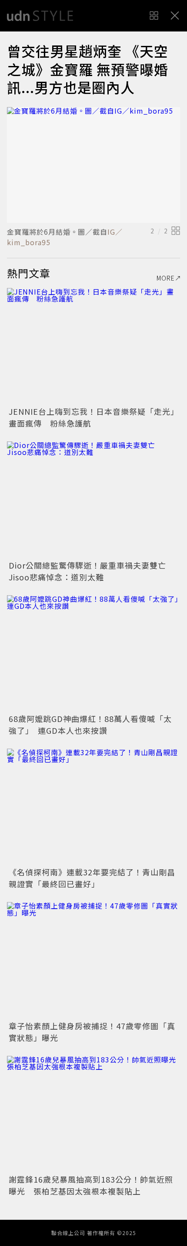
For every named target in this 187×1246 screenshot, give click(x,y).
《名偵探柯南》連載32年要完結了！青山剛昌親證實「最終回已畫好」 (92, 877)
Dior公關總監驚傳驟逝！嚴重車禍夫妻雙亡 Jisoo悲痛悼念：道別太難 (91, 571)
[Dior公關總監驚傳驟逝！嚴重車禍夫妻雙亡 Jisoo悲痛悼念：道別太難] (93, 499)
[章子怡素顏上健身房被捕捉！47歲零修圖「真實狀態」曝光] (93, 960)
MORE (166, 278)
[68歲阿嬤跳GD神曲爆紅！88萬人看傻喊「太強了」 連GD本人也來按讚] (93, 653)
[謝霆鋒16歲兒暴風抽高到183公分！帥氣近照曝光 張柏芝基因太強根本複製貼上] (93, 1114)
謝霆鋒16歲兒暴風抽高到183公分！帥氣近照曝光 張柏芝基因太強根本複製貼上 (91, 1185)
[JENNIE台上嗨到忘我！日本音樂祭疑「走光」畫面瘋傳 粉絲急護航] (93, 346)
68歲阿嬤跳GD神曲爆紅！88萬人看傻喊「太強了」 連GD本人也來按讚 (90, 724)
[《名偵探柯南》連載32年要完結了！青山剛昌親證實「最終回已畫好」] (93, 806)
